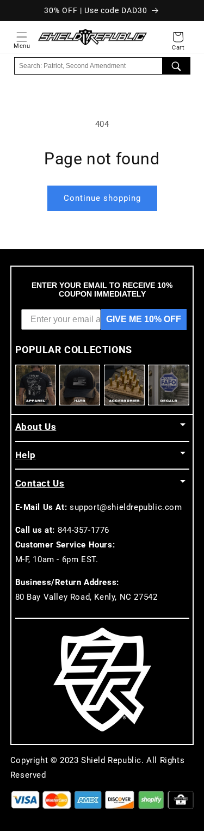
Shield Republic (111, 760)
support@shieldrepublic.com (126, 507)
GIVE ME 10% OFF (143, 319)
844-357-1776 (83, 530)
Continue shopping (102, 198)
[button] (22, 37)
